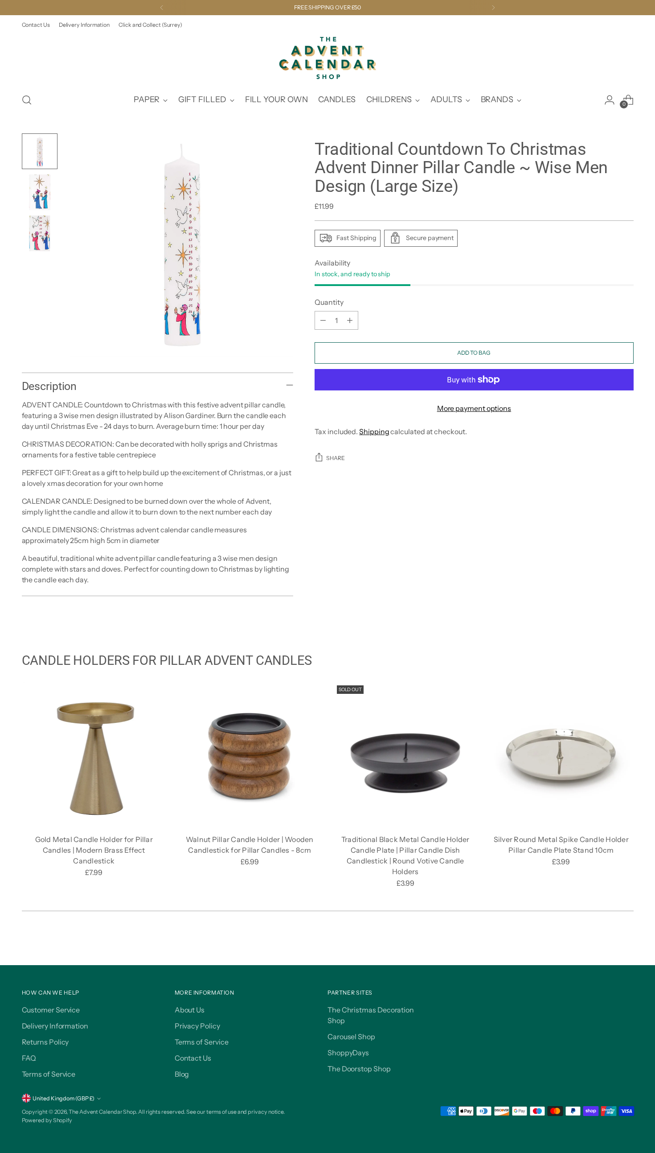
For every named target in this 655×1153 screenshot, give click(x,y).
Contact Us (193, 1057)
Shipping (374, 431)
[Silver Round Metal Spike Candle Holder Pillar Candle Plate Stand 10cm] (561, 754)
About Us (190, 1009)
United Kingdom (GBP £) (63, 1098)
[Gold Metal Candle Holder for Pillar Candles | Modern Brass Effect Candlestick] (94, 754)
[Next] (493, 7)
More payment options (474, 408)
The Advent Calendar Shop (102, 1111)
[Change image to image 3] (39, 233)
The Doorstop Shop (359, 1068)
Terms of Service (49, 1074)
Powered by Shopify (47, 1120)
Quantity (329, 302)
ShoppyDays (348, 1052)
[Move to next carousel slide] (626, 948)
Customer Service (51, 1009)
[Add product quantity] (350, 320)
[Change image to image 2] (39, 192)
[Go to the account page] (609, 100)
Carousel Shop (351, 1036)
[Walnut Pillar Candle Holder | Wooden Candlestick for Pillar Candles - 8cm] (249, 754)
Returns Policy (45, 1041)
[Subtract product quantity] (323, 320)
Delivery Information (55, 1025)
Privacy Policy (197, 1025)
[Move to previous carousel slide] (605, 948)
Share (335, 458)
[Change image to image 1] (39, 151)
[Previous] (162, 7)
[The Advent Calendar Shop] (327, 58)
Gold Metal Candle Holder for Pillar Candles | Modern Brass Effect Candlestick (94, 850)
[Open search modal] (27, 100)
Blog (182, 1074)
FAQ (29, 1057)
